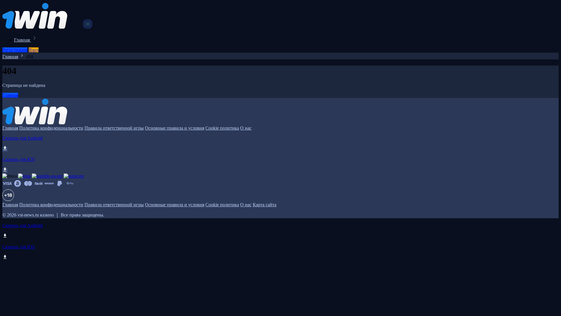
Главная (22, 39)
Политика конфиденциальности (51, 128)
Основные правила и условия (174, 128)
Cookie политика (222, 128)
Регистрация (14, 49)
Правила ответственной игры (114, 128)
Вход (34, 49)
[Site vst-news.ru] (42, 27)
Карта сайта (264, 204)
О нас (246, 128)
